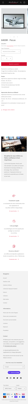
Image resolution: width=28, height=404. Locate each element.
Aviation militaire (7, 285)
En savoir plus (13, 211)
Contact (5, 302)
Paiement (5, 327)
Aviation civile (6, 281)
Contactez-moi (13, 259)
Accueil (5, 278)
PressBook (5, 330)
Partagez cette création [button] (9, 109)
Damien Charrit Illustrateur (10, 399)
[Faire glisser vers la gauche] (10, 37)
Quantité (3, 55)
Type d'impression (5, 48)
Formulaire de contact (10, 346)
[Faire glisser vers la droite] (17, 37)
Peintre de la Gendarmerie (9, 316)
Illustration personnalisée (9, 319)
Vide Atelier (6, 299)
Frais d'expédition (10, 45)
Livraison (5, 323)
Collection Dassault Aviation (10, 288)
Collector (5, 295)
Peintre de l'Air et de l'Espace (10, 312)
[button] (3, 2)
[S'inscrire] (23, 367)
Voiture (5, 292)
